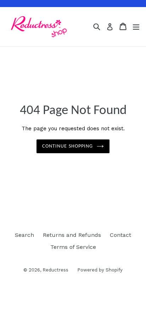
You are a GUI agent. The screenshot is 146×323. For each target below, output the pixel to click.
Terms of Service (73, 247)
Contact (120, 235)
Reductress (55, 270)
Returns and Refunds (72, 235)
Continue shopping (67, 146)
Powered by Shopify (100, 270)
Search (24, 235)
